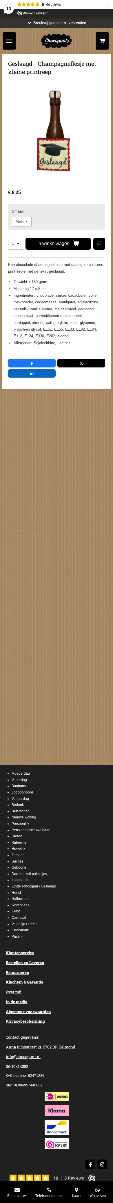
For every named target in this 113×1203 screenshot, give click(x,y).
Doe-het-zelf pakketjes (29, 874)
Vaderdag (19, 780)
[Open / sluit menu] (9, 41)
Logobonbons (23, 792)
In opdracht (20, 880)
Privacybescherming (25, 1021)
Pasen (17, 936)
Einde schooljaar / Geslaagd (34, 886)
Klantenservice (20, 952)
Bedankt (18, 805)
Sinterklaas (20, 905)
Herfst (16, 893)
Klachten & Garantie (24, 982)
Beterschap (21, 811)
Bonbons (19, 786)
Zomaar (18, 855)
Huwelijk (18, 849)
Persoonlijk (20, 824)
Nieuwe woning (24, 817)
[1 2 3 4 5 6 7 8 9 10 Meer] (15, 244)
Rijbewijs (19, 842)
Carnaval (19, 918)
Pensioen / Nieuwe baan (31, 830)
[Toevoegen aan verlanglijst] (99, 244)
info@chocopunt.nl (23, 1056)
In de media (17, 1001)
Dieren (17, 836)
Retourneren (17, 972)
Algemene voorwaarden (28, 1011)
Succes (17, 861)
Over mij (13, 991)
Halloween (20, 899)
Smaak (18, 211)
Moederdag (21, 773)
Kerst (16, 911)
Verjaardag (20, 799)
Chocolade (20, 930)
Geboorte (19, 867)
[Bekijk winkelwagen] (102, 41)
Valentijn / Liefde (25, 924)
